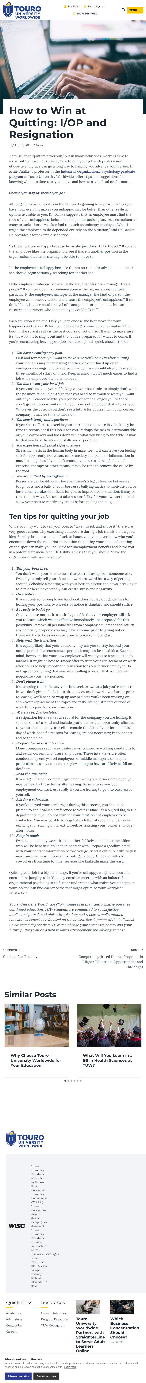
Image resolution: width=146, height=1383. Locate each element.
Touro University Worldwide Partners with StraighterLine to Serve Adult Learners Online (90, 1335)
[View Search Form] (123, 10)
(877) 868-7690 (87, 13)
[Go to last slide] (11, 1040)
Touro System (97, 6)
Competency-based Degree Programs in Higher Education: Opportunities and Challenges (111, 958)
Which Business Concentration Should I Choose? (124, 1328)
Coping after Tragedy (20, 953)
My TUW (73, 6)
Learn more (70, 1366)
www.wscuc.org (46, 1254)
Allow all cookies (18, 1376)
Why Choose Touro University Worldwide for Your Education (36, 1060)
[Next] (135, 1040)
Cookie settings (46, 1376)
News (39, 145)
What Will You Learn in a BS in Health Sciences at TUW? (108, 1060)
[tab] (65, 1081)
